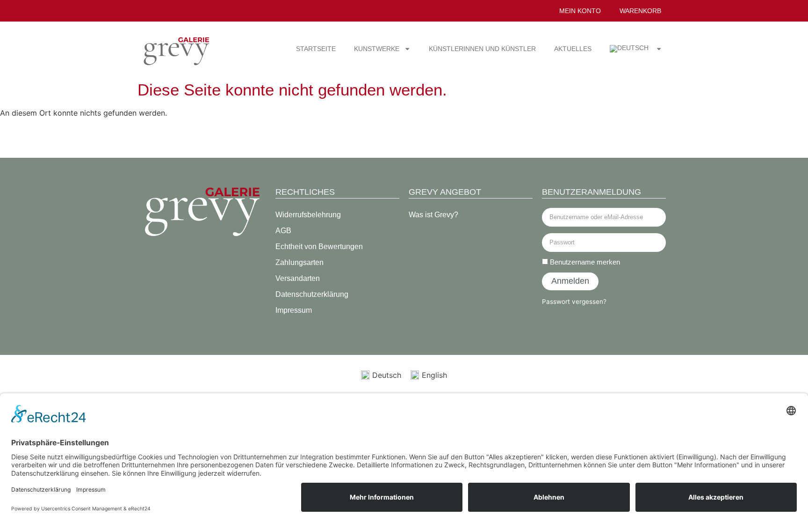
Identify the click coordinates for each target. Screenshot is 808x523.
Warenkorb (640, 11)
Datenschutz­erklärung (311, 294)
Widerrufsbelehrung (308, 215)
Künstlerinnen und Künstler (482, 48)
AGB (283, 231)
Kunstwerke (376, 48)
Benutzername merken (584, 262)
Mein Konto (580, 11)
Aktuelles (573, 48)
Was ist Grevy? (433, 215)
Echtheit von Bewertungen (319, 246)
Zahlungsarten (299, 262)
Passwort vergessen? (574, 301)
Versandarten (297, 278)
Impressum (293, 310)
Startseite (316, 48)
